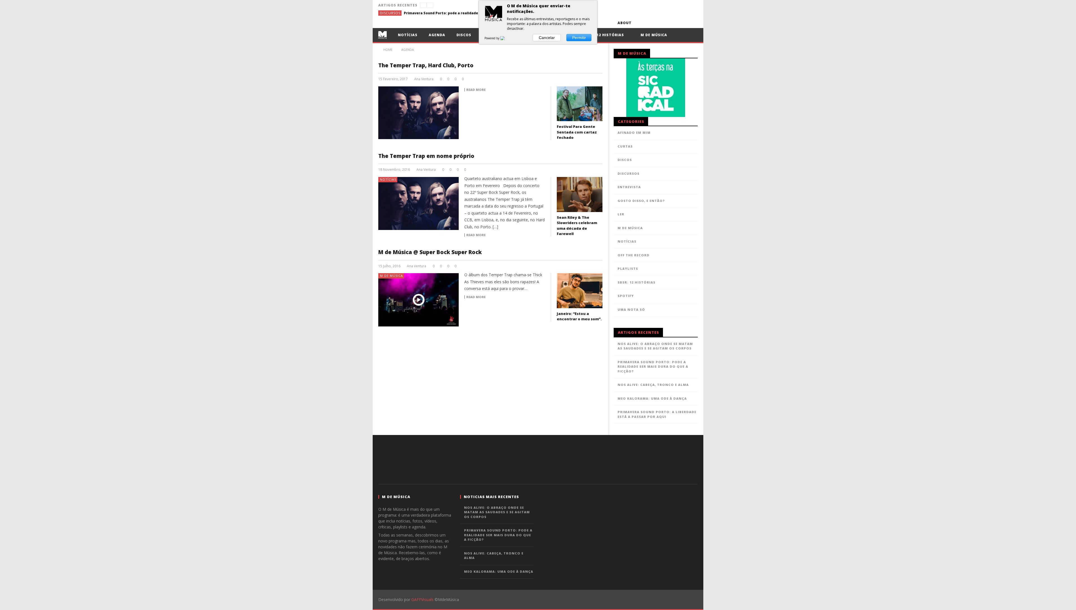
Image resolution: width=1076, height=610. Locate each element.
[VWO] (505, 38)
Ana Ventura (423, 79)
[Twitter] (661, 23)
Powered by (492, 38)
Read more (476, 89)
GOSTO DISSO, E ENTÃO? (641, 201)
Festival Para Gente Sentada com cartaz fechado (577, 132)
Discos (463, 35)
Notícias (408, 35)
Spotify (626, 296)
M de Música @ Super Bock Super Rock (430, 252)
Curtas (625, 146)
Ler (621, 214)
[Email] (682, 23)
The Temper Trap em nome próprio (426, 156)
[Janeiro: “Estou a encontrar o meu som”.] (579, 290)
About (625, 22)
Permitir (579, 37)
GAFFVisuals (422, 599)
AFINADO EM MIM (634, 132)
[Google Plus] (672, 23)
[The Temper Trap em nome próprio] (418, 203)
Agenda (437, 35)
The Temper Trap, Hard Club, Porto (426, 65)
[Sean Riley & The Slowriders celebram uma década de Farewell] (579, 194)
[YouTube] (651, 23)
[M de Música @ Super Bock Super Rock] (418, 299)
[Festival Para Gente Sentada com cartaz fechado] (579, 103)
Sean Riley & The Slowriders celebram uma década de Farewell (577, 225)
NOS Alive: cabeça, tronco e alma (653, 385)
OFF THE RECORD (634, 255)
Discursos (390, 13)
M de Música (653, 35)
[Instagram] (692, 23)
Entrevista (629, 187)
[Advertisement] (538, 458)
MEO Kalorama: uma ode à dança (652, 398)
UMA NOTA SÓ (631, 309)
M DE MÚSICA (391, 275)
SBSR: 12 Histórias (604, 35)
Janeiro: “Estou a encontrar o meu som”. (579, 316)
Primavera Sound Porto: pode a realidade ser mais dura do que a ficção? (446, 13)
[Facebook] (641, 23)
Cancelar (547, 37)
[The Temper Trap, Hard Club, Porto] (418, 112)
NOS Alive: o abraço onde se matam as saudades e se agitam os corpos (655, 346)
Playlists (628, 268)
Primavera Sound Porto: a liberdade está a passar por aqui (657, 414)
